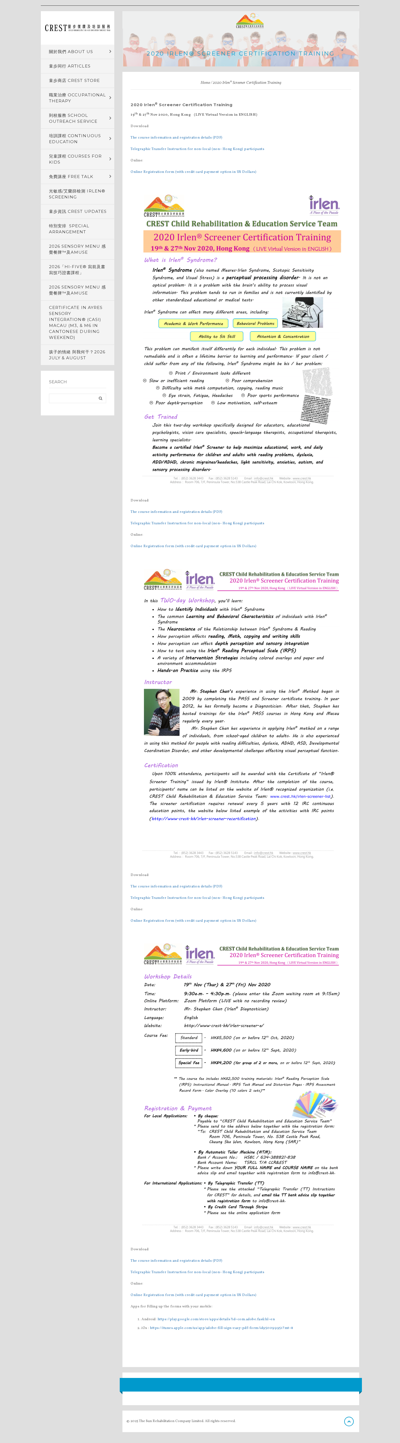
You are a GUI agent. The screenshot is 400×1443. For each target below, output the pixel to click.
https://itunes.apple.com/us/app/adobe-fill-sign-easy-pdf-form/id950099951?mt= (220, 1328)
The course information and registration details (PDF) (177, 137)
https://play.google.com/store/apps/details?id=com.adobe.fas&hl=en (216, 1319)
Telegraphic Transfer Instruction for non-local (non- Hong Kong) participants (197, 149)
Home (205, 83)
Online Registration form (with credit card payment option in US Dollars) (193, 172)
